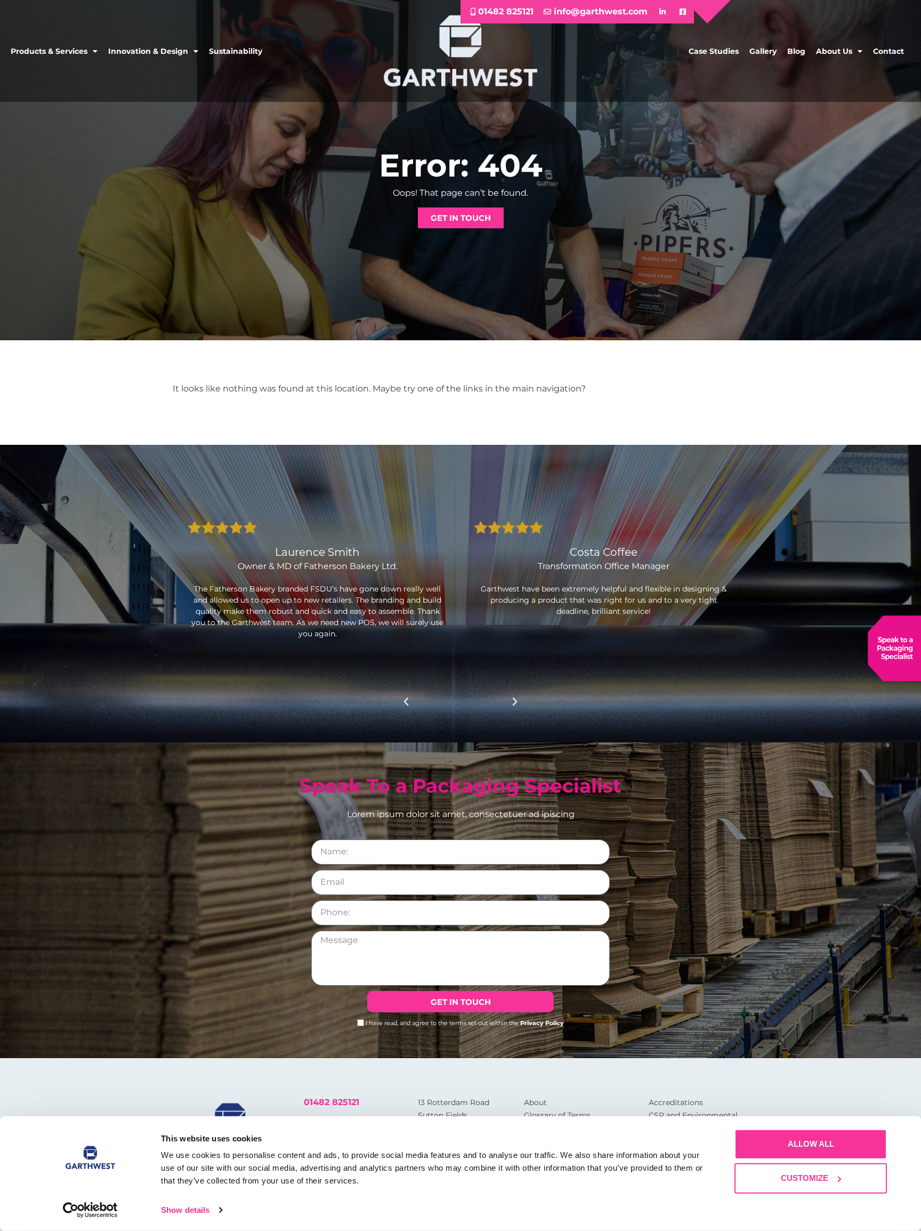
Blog (796, 51)
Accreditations (676, 1102)
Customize (804, 1177)
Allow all (811, 1143)
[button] (406, 702)
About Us (834, 51)
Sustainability (235, 51)
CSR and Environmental (693, 1115)
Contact (888, 51)
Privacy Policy (542, 1023)
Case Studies (714, 51)
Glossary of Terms (557, 1115)
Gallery (763, 51)
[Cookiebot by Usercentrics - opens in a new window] (90, 1210)
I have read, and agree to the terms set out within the (465, 1023)
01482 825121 (331, 1102)
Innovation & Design (148, 51)
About (535, 1102)
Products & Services (49, 51)
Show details (185, 1209)
